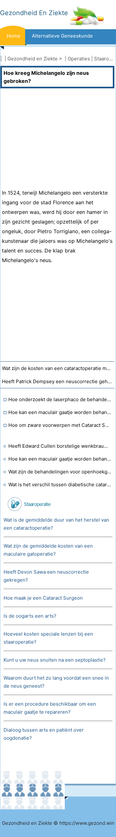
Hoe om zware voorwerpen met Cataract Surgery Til (59, 425)
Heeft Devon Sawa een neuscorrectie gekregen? (46, 576)
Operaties (79, 59)
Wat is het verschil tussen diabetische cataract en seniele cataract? (59, 484)
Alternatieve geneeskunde (62, 36)
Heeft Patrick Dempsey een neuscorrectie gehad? (58, 381)
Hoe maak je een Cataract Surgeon (43, 598)
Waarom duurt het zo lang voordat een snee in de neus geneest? (56, 682)
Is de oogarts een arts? (30, 616)
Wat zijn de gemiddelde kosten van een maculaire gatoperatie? (48, 550)
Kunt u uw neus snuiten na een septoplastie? (55, 660)
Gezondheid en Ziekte (32, 59)
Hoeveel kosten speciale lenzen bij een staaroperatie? (48, 638)
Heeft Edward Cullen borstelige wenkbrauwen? (59, 446)
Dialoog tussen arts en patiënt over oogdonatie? (44, 734)
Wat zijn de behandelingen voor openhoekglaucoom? (59, 472)
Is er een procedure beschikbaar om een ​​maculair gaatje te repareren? (50, 708)
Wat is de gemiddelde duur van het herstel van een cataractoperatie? (56, 524)
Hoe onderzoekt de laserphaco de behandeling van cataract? (59, 399)
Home (13, 36)
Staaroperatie (37, 504)
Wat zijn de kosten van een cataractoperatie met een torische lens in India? (58, 368)
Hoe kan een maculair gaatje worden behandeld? (59, 412)
